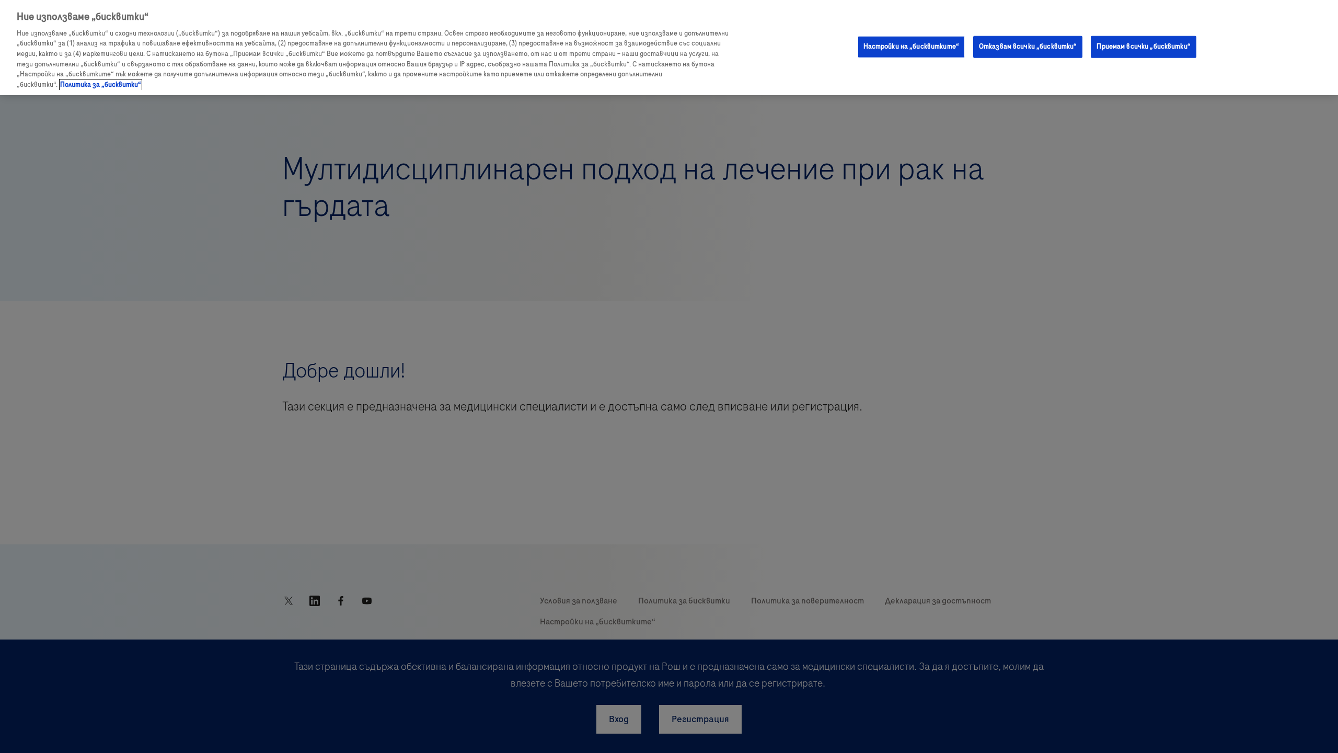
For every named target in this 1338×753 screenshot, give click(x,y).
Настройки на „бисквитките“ (911, 46)
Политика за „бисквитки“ (100, 84)
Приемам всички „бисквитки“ (1143, 46)
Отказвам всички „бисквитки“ (1028, 46)
